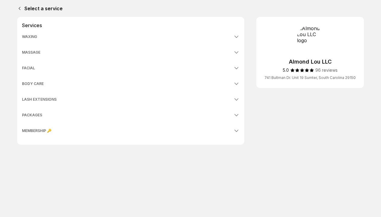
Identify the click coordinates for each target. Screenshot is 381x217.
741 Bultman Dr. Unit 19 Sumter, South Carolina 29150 (310, 77)
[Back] (18, 8)
